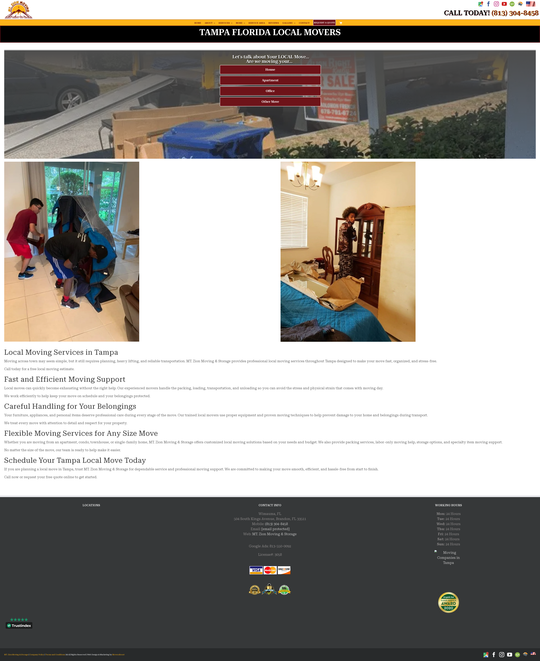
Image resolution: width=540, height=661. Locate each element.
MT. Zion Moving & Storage (274, 534)
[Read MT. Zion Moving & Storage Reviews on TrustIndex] (19, 626)
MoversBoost (118, 655)
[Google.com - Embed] (91, 532)
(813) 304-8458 (276, 524)
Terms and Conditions (55, 655)
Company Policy (36, 655)
